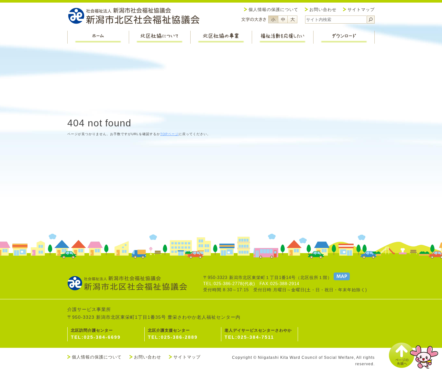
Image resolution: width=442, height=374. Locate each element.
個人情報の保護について (273, 9)
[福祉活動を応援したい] (282, 37)
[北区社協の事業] (221, 37)
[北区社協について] (159, 37)
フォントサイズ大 (292, 19)
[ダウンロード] (344, 37)
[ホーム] (98, 37)
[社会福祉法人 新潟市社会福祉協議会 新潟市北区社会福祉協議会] (133, 17)
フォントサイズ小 (273, 19)
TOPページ (169, 134)
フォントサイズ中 (283, 19)
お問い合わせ (323, 9)
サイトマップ (361, 9)
